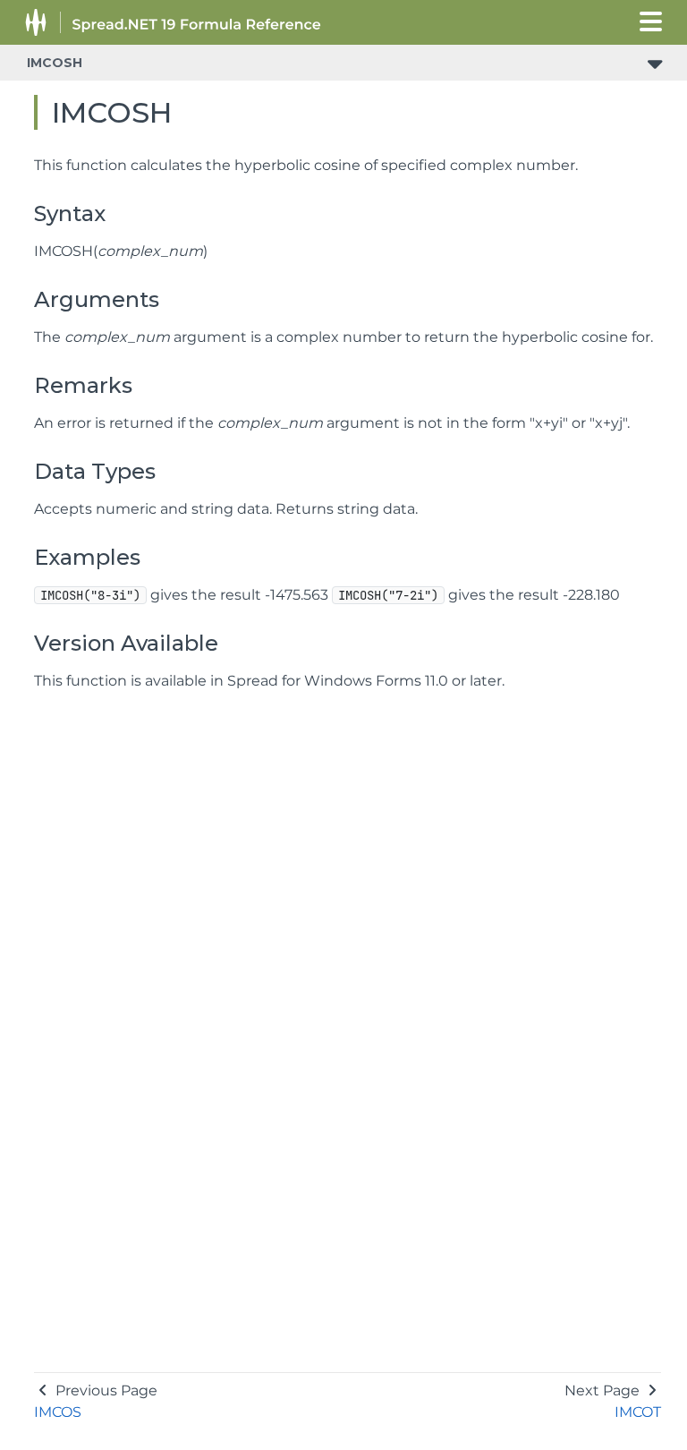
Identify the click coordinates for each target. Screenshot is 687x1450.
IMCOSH (54, 63)
